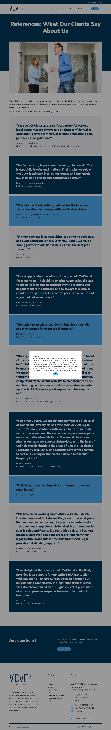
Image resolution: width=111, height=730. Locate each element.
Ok (55, 373)
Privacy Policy (71, 370)
